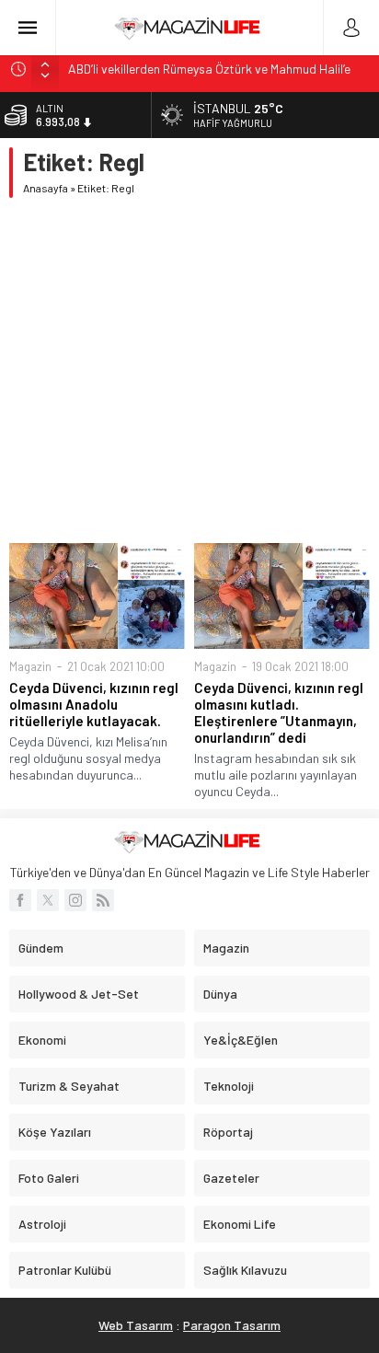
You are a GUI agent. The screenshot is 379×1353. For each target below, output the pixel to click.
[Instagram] (75, 900)
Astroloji (42, 1224)
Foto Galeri (48, 1177)
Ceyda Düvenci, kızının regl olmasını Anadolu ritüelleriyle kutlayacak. (93, 704)
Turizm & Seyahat (69, 1085)
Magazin (30, 666)
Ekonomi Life (239, 1224)
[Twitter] (48, 900)
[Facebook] (20, 900)
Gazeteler (231, 1177)
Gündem (40, 947)
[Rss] (103, 900)
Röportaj (228, 1131)
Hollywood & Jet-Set (78, 993)
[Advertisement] (189, 370)
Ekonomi (42, 1039)
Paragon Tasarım (232, 1325)
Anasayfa (45, 187)
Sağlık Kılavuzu (245, 1270)
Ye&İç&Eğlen (240, 1039)
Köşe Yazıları (54, 1131)
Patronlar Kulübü (64, 1270)
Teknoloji (228, 1085)
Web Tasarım (135, 1325)
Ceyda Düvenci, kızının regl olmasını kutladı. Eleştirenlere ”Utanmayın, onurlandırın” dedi (278, 712)
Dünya (220, 993)
